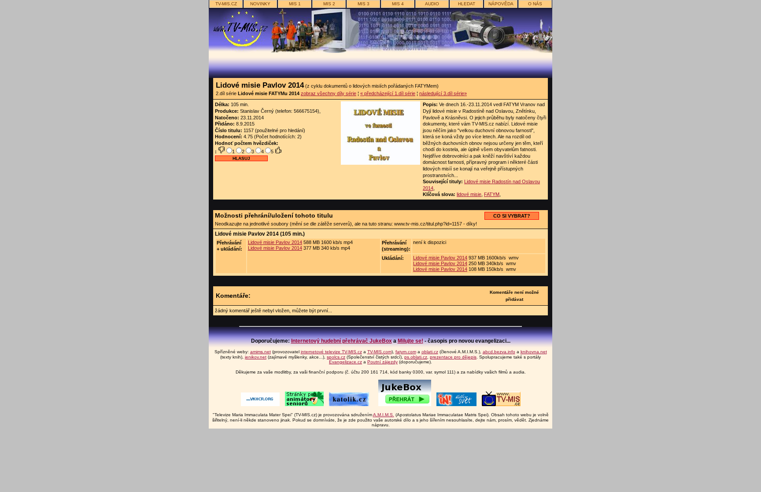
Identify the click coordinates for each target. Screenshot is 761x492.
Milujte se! (410, 341)
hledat (466, 3)
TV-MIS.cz (226, 3)
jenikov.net (255, 357)
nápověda (500, 3)
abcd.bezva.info (499, 351)
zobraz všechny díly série (328, 93)
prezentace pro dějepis (453, 357)
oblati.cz (429, 351)
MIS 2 (329, 3)
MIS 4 (398, 3)
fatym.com (405, 351)
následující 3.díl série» (443, 93)
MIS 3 (363, 3)
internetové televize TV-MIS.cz (331, 351)
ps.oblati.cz (415, 357)
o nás (535, 3)
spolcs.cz (336, 357)
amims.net (260, 351)
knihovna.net (534, 351)
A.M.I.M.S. (383, 414)
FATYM (491, 194)
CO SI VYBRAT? (511, 215)
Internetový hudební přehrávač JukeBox (341, 341)
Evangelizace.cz (345, 361)
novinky (260, 3)
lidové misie (469, 194)
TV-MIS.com (379, 351)
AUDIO (432, 3)
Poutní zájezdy (382, 361)
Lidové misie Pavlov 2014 (275, 242)
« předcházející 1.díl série (387, 93)
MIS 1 (295, 3)
